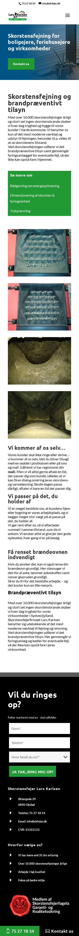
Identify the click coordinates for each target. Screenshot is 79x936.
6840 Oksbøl (26, 804)
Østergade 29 (27, 799)
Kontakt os (21, 64)
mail (11, 472)
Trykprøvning (20, 211)
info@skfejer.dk (37, 821)
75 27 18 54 (28, 3)
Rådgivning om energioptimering (34, 186)
